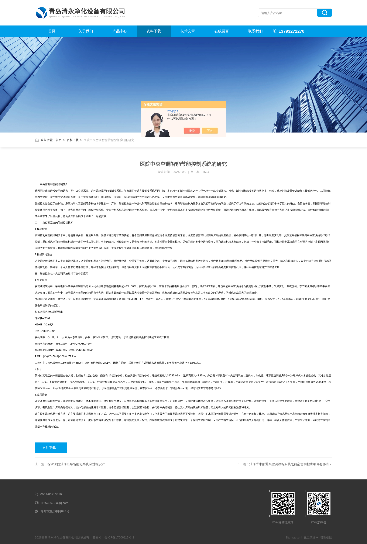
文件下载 (49, 447)
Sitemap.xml (293, 537)
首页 (51, 31)
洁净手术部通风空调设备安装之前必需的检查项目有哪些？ (290, 464)
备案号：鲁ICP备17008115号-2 (113, 537)
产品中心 (120, 31)
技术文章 (188, 31)
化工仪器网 (311, 537)
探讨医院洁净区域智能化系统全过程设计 (76, 464)
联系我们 (255, 31)
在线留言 (222, 31)
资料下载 (154, 31)
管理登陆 (326, 537)
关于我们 (86, 31)
